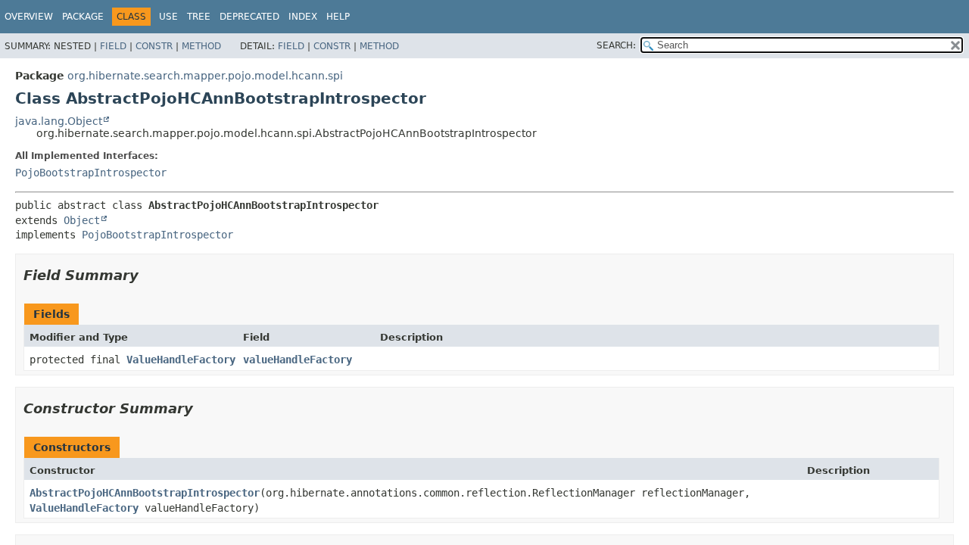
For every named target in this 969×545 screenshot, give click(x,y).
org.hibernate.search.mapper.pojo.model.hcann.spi (205, 76)
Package (83, 16)
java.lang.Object (58, 121)
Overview (29, 16)
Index (302, 16)
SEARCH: (616, 45)
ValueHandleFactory (180, 359)
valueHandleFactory (297, 359)
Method (201, 46)
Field (113, 46)
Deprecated (249, 16)
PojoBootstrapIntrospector (91, 173)
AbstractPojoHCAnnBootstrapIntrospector (145, 493)
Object (82, 220)
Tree (198, 16)
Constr (154, 46)
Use (168, 16)
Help (338, 16)
